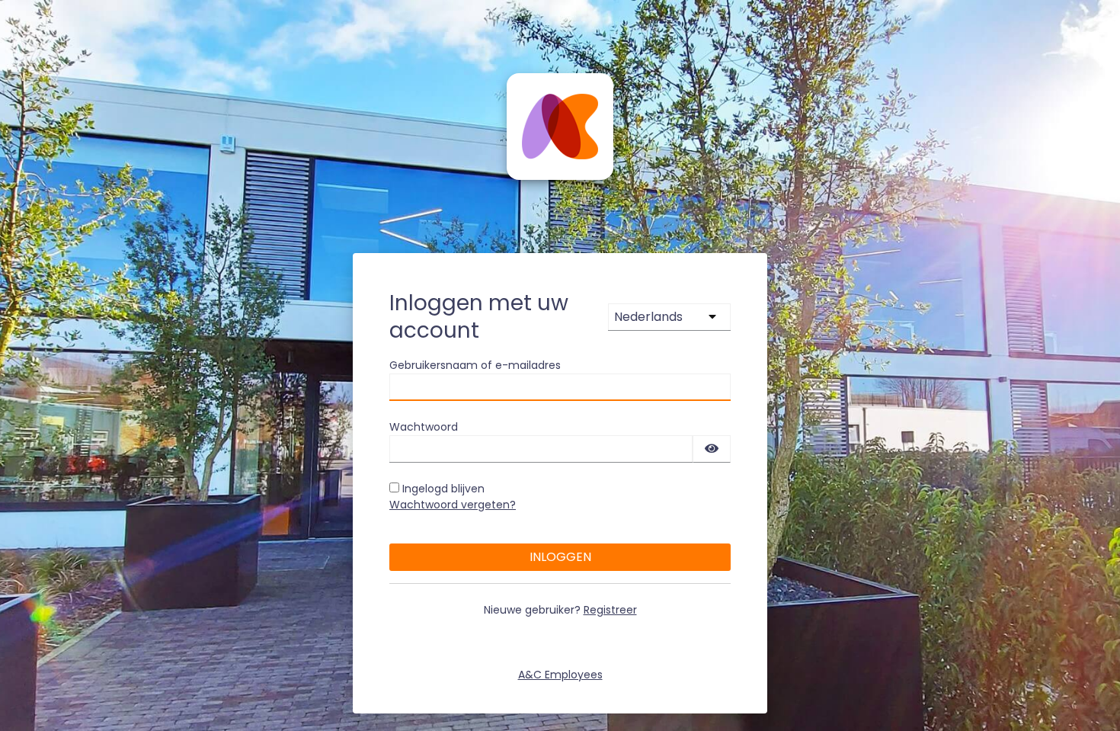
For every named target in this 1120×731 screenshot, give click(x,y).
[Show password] (712, 449)
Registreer (610, 609)
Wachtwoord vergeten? (452, 504)
